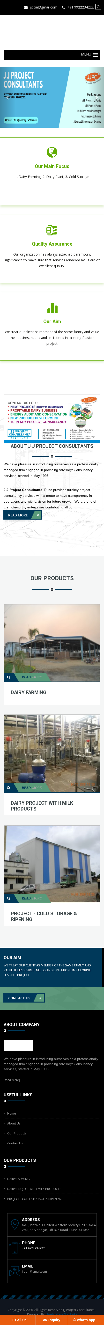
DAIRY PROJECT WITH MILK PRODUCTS (34, 1189)
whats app (85, 1319)
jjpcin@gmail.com (43, 7)
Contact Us (15, 1143)
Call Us (20, 1319)
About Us (14, 1123)
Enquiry (53, 1319)
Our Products (17, 1133)
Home (11, 1113)
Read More (18, 515)
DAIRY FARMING (28, 692)
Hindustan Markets (61, 1314)
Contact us (19, 998)
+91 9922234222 (80, 7)
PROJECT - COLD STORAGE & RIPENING (34, 1199)
